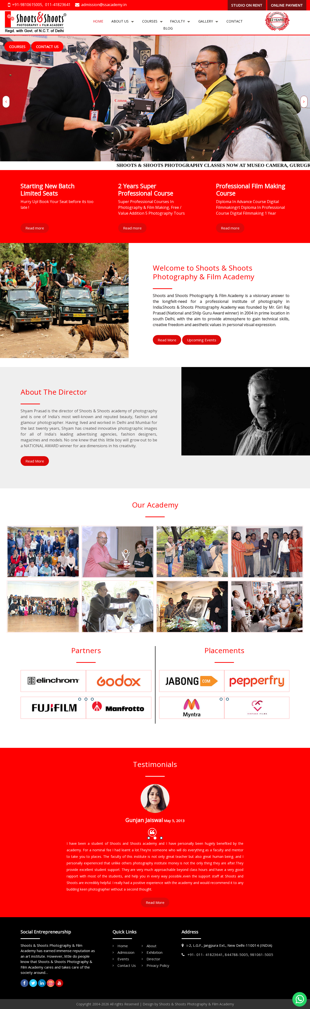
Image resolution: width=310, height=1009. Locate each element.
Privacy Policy (158, 965)
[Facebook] (24, 983)
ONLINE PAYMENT (287, 5)
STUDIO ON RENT (246, 5)
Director (153, 958)
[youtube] (59, 983)
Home (98, 21)
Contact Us (47, 46)
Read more (34, 228)
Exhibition (155, 952)
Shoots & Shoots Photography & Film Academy (196, 1004)
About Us (120, 21)
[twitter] (33, 983)
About (151, 945)
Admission (125, 952)
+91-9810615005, (27, 4)
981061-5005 (261, 954)
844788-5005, (237, 954)
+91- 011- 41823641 (205, 954)
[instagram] (50, 983)
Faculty (177, 21)
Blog (168, 28)
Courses (149, 21)
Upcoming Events (201, 339)
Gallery (205, 21)
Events (123, 958)
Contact (234, 21)
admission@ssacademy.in (104, 4)
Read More (167, 339)
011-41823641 (57, 4)
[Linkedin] (42, 983)
